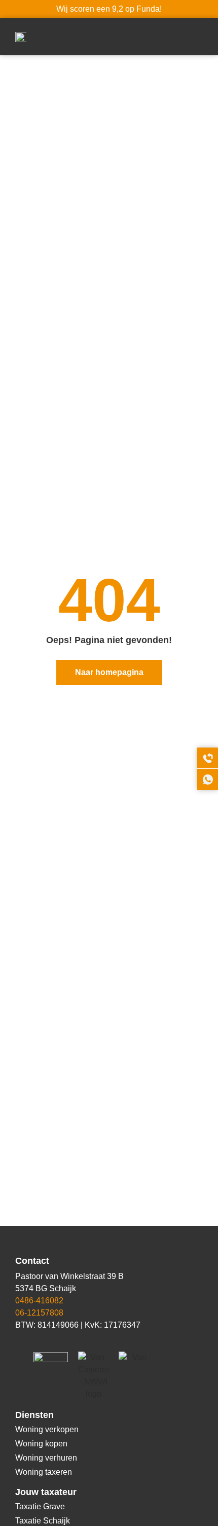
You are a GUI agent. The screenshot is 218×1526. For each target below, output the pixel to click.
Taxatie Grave (40, 1506)
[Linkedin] (20, 1341)
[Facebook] (38, 1341)
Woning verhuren (46, 1457)
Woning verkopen (47, 1429)
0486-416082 (39, 1300)
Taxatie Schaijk (42, 1520)
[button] (196, 36)
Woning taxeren (43, 1472)
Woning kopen (41, 1443)
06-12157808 (39, 1312)
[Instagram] (56, 1341)
